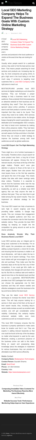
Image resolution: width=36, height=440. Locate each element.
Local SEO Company (22, 81)
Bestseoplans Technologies (24, 359)
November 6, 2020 (16, 33)
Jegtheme (9, 435)
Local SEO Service (26, 295)
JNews (8, 433)
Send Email (11, 364)
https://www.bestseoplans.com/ (19, 372)
